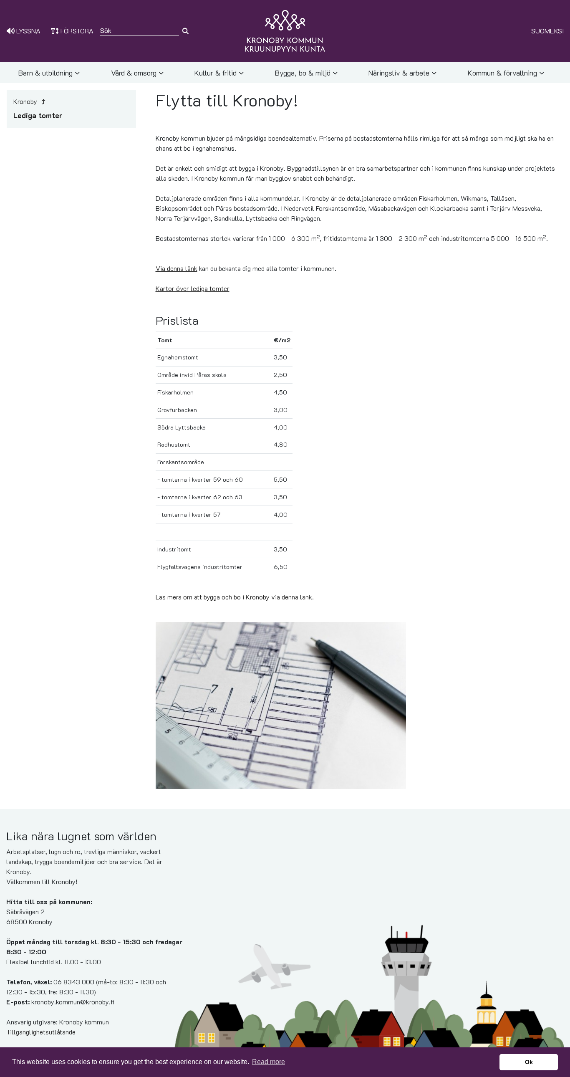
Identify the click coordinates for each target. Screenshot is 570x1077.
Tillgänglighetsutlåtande (41, 1031)
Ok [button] (529, 1062)
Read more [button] (268, 1061)
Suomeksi (547, 30)
